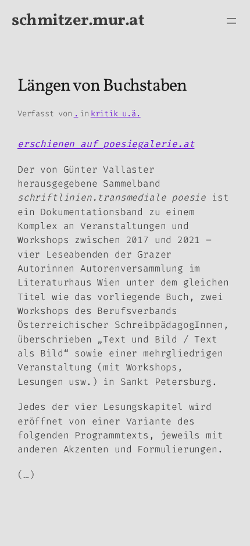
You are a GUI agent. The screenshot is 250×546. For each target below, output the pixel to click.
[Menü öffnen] (231, 21)
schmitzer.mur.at (78, 21)
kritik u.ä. (116, 113)
